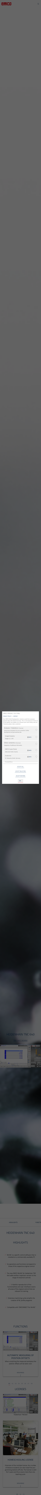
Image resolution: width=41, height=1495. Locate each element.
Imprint (15, 716)
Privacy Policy (7, 716)
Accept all (20, 766)
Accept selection (20, 771)
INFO (29, 737)
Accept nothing (20, 776)
